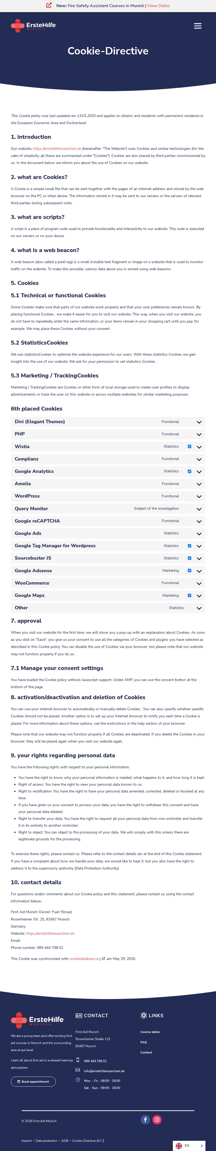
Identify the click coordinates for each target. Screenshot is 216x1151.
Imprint (27, 1141)
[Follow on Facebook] (145, 1119)
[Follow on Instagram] (157, 1119)
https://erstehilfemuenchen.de (57, 148)
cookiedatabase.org (85, 958)
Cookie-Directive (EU (87, 1141)
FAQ (143, 1042)
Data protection (46, 1141)
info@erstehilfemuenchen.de (104, 1071)
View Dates (158, 6)
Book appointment (35, 1082)
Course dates (150, 1032)
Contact (146, 1052)
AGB (64, 1141)
